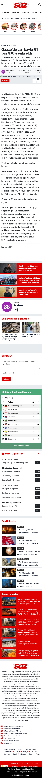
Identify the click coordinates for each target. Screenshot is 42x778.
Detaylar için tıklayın (21, 446)
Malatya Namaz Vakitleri (12, 731)
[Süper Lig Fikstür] (39, 454)
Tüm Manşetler (9, 738)
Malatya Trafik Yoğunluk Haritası (15, 733)
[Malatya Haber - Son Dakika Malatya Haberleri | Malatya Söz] (21, 5)
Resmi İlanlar (8, 752)
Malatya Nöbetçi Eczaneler (13, 726)
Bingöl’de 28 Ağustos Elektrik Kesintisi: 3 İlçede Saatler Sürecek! (28, 531)
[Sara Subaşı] (7, 307)
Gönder (6, 379)
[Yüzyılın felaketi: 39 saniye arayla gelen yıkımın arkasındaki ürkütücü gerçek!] (11, 327)
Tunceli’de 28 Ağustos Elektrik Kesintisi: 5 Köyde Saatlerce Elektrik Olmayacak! (28, 574)
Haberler (4, 45)
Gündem (5, 12)
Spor (30, 754)
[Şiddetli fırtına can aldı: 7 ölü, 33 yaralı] (31, 327)
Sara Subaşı (18, 305)
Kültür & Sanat (23, 559)
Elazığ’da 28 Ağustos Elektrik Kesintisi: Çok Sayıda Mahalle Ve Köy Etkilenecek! (21, 19)
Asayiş (17, 752)
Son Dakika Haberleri (11, 741)
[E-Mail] (16, 310)
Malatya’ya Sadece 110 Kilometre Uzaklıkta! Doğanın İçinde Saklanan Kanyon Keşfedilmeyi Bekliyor (27, 563)
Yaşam (34, 12)
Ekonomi (25, 12)
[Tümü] (39, 521)
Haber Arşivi (8, 743)
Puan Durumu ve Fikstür (12, 736)
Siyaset (23, 754)
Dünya (13, 45)
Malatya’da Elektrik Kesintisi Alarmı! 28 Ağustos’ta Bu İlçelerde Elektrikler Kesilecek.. (28, 585)
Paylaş (6, 80)
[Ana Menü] (2, 5)
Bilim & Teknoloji (9, 749)
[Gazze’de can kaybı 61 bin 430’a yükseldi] (21, 76)
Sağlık (15, 754)
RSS (5, 766)
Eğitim (20, 537)
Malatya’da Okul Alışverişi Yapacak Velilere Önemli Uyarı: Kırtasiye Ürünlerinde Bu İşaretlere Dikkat (27, 542)
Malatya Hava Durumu (12, 728)
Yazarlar (15, 12)
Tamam (27, 775)
